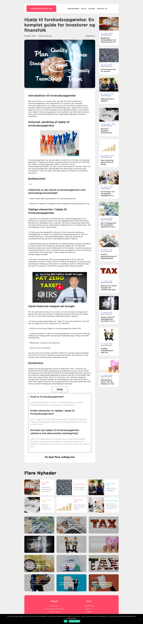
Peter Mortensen (45, 36)
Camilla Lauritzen (106, 125)
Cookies (91, 8)
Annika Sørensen (106, 35)
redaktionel (90, 36)
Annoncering (73, 8)
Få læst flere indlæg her (60, 457)
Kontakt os (102, 8)
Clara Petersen (106, 95)
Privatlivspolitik (74, 621)
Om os (83, 8)
